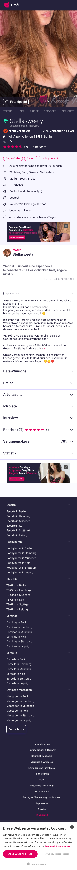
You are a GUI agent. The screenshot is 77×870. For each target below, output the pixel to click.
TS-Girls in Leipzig (17, 609)
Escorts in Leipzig (17, 535)
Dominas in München (19, 632)
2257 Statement (41, 791)
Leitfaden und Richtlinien (41, 768)
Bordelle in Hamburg (18, 664)
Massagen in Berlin (17, 696)
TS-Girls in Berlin (16, 585)
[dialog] (38, 846)
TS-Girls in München (18, 594)
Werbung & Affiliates (42, 762)
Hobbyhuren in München (21, 558)
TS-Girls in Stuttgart (18, 604)
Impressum (42, 803)
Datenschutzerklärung (42, 785)
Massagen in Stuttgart (20, 715)
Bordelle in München (18, 669)
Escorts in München (18, 521)
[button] (38, 863)
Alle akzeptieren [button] (20, 854)
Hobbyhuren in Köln (18, 562)
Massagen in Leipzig (18, 720)
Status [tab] (7, 111)
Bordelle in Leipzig (17, 683)
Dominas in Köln (16, 636)
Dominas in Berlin (16, 622)
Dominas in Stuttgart (19, 641)
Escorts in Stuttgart (18, 530)
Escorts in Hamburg (18, 516)
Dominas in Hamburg (19, 627)
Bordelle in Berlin (16, 659)
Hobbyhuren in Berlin (19, 548)
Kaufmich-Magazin (41, 756)
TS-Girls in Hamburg (18, 590)
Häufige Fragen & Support (42, 750)
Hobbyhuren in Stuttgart (21, 567)
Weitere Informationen (57, 846)
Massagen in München (20, 705)
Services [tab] (50, 111)
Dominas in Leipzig (17, 646)
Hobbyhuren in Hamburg (21, 553)
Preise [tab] (34, 111)
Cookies (42, 809)
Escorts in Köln (15, 525)
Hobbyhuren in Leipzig (20, 572)
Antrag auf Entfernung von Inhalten (42, 797)
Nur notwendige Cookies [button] (57, 854)
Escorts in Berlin (16, 511)
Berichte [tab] (67, 111)
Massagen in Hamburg (20, 701)
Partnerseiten (42, 774)
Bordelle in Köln (15, 673)
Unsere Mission (42, 744)
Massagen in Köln (17, 710)
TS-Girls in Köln (15, 599)
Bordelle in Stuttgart (18, 678)
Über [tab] (21, 111)
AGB (41, 779)
